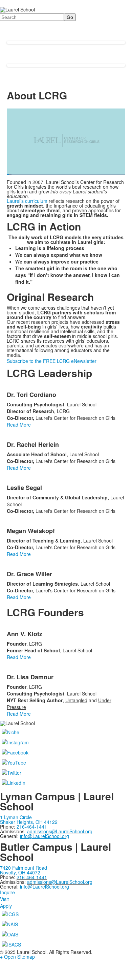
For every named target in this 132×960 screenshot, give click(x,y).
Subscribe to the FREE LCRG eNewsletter (51, 361)
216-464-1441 (32, 877)
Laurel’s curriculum (27, 200)
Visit (4, 899)
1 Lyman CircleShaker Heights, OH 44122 (29, 819)
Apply (6, 905)
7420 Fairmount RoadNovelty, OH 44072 (23, 870)
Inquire (7, 892)
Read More (19, 424)
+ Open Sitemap (17, 956)
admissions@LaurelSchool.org (59, 831)
